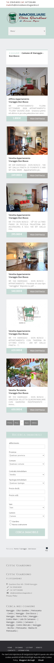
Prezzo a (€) (13, 495)
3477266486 (30, 2)
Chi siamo (19, 647)
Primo (9, 423)
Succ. (27, 423)
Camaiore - (30, 622)
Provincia (12, 452)
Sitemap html (23, 650)
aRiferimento (14, 443)
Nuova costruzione (19, 524)
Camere (12, 513)
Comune (12, 461)
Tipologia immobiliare (17, 480)
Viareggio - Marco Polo (16, 616)
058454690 (15, 2)
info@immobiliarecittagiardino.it (24, 5)
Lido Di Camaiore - (28, 619)
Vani (10, 504)
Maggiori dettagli (27, 660)
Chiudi (41, 660)
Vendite (39, 647)
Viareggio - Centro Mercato (18, 625)
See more (27, 81)
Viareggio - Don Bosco (26, 613)
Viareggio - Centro (14, 622)
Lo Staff (29, 647)
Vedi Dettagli (37, 118)
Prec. (17, 423)
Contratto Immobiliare (18, 471)
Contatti (11, 650)
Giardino (15, 521)
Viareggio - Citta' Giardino (17, 610)
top (46, 550)
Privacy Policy (11, 596)
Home (9, 647)
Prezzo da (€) (14, 488)
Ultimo (34, 423)
